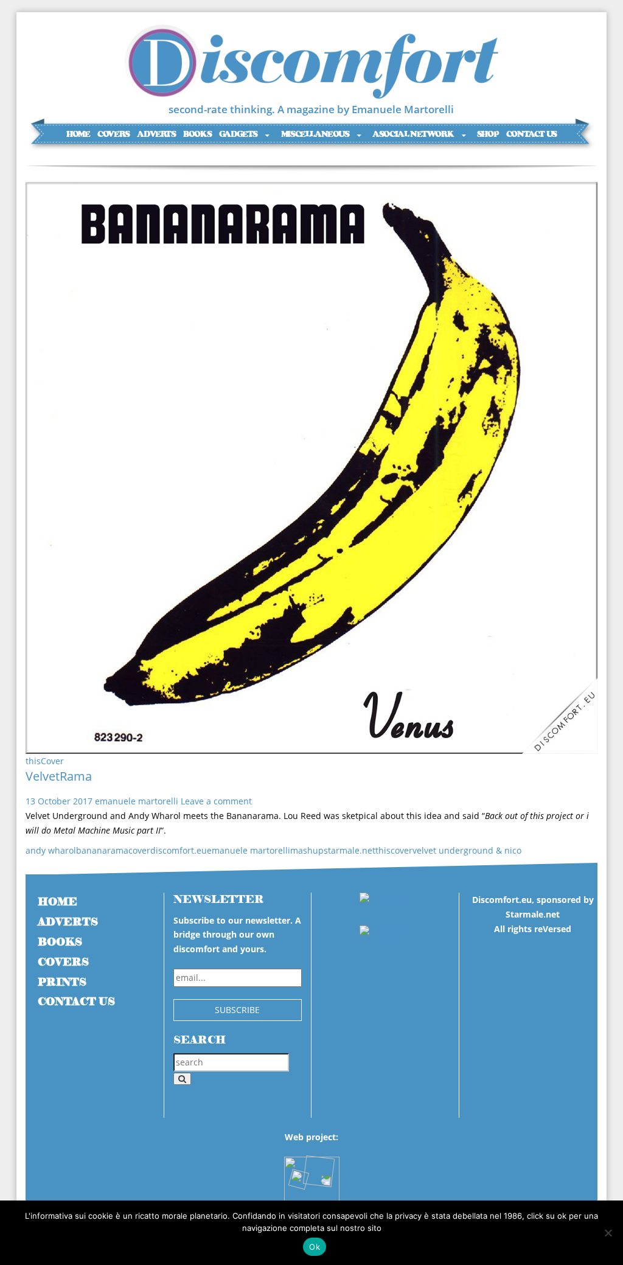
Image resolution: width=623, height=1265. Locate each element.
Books (197, 134)
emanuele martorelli (136, 801)
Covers (113, 134)
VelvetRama (59, 776)
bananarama (102, 850)
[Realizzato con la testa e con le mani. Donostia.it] (311, 1178)
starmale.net (349, 850)
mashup (307, 850)
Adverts (156, 134)
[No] (608, 1233)
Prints (62, 982)
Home (77, 134)
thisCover (45, 761)
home (57, 902)
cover (139, 850)
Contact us (531, 134)
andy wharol (51, 850)
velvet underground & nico (466, 850)
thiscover (393, 850)
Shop (487, 134)
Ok (314, 1247)
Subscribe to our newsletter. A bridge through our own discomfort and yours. (237, 935)
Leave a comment (216, 801)
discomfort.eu (178, 850)
